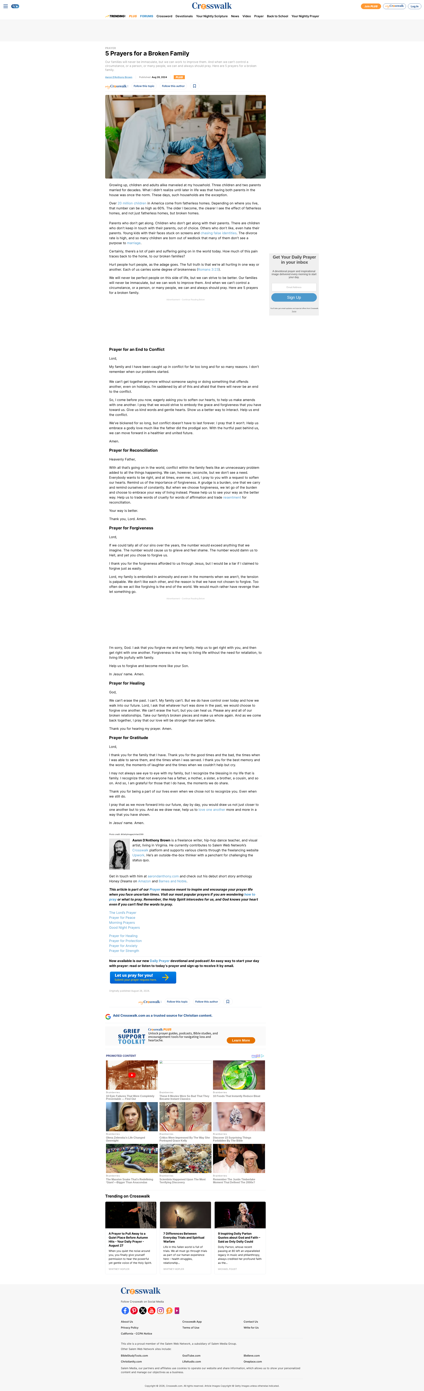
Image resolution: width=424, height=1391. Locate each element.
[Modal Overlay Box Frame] (212, 695)
